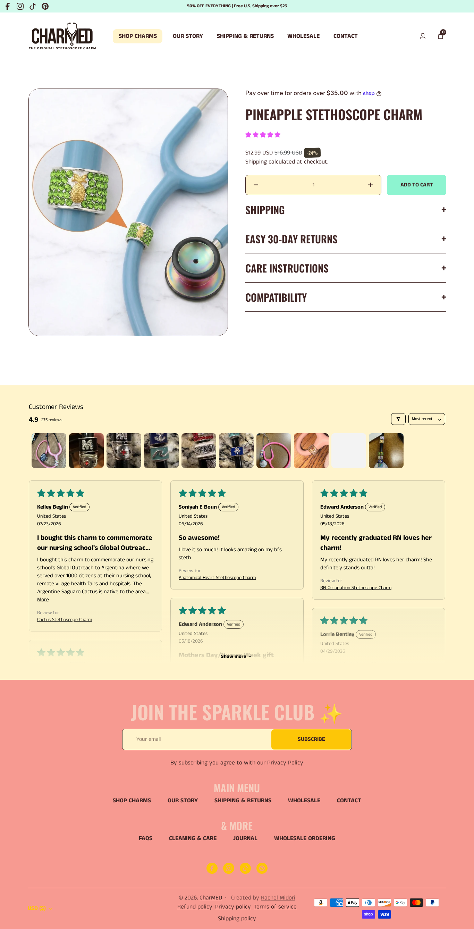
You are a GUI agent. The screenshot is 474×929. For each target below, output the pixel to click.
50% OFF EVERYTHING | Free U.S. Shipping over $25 (237, 6)
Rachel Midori (278, 898)
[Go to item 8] (311, 450)
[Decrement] (256, 185)
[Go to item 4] (161, 450)
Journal (245, 838)
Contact (349, 800)
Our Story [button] (188, 36)
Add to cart (416, 185)
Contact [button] (345, 36)
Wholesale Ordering (304, 838)
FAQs (145, 838)
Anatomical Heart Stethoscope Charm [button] (217, 577)
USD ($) (37, 908)
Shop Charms (132, 800)
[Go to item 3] (124, 450)
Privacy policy (233, 907)
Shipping (256, 162)
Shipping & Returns (242, 800)
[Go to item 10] (386, 450)
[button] (440, 36)
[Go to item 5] (198, 450)
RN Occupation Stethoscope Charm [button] (355, 587)
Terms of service (275, 907)
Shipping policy (237, 918)
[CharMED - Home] (62, 36)
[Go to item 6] (236, 450)
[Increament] (370, 185)
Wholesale (304, 800)
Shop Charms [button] (138, 36)
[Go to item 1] (49, 450)
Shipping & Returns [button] (245, 36)
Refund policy (194, 907)
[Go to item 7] (273, 450)
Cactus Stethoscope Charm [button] (64, 619)
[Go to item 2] (86, 450)
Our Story (183, 800)
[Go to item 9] (348, 450)
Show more (233, 656)
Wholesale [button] (303, 36)
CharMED (211, 898)
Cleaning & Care (193, 838)
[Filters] (398, 419)
